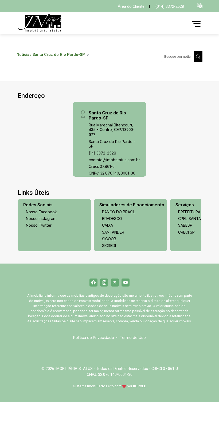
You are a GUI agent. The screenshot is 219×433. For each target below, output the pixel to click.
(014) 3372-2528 (169, 6)
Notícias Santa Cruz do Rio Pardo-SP (51, 54)
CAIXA (107, 225)
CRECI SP (186, 232)
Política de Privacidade (93, 337)
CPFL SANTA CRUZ (195, 218)
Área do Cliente (131, 6)
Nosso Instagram (41, 218)
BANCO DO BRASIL (118, 212)
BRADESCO (112, 218)
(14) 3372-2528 (102, 153)
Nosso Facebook (41, 212)
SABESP (185, 225)
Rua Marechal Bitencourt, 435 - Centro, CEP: (111, 130)
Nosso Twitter (39, 225)
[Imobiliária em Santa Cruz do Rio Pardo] (57, 23)
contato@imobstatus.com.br (114, 159)
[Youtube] (126, 283)
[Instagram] (104, 283)
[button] (200, 5)
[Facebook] (93, 283)
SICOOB (109, 239)
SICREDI (109, 245)
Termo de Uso (133, 337)
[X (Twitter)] (115, 283)
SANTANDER (113, 232)
